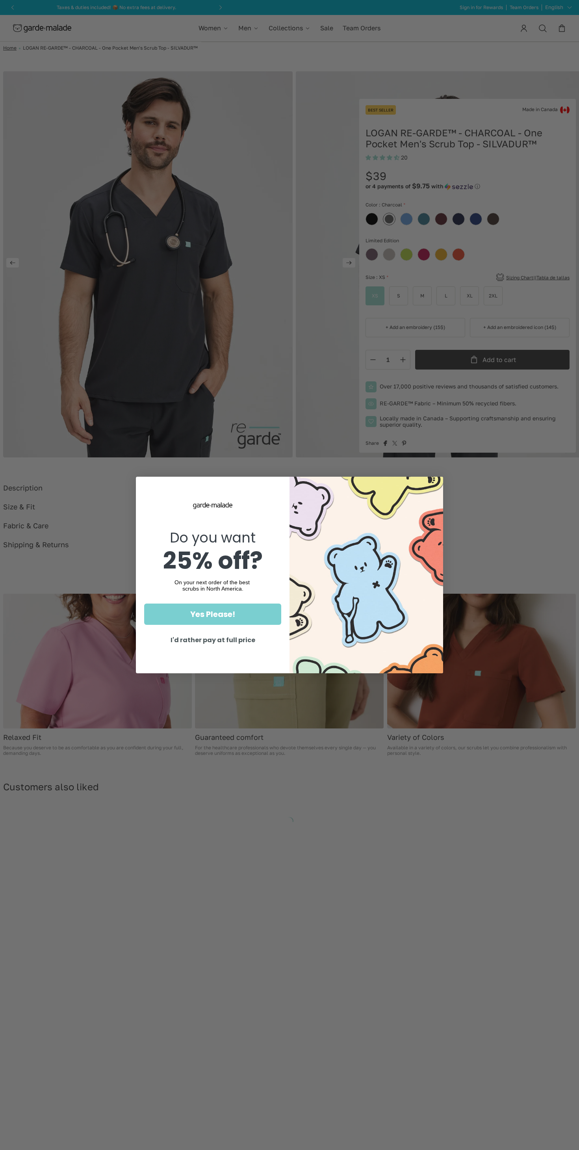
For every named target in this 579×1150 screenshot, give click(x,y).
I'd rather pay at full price (213, 640)
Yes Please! (212, 614)
